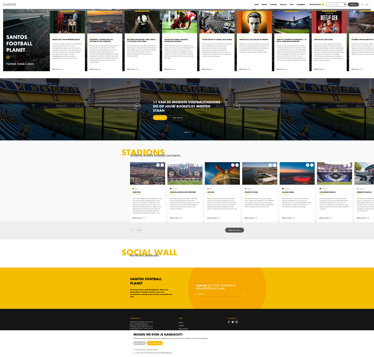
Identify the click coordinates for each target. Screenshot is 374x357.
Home (257, 4)
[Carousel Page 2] (186, 132)
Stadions (273, 4)
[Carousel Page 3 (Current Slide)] (187, 132)
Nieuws (264, 4)
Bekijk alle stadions (234, 230)
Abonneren (301, 4)
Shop (291, 4)
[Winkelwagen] (362, 4)
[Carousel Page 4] (189, 132)
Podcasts (283, 4)
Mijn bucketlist (183, 329)
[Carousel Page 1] (184, 132)
